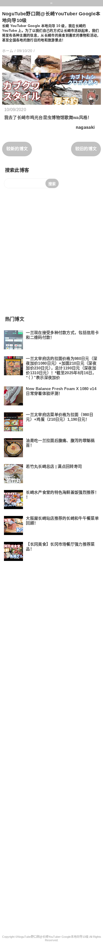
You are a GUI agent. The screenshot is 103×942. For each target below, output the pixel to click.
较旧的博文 (86, 149)
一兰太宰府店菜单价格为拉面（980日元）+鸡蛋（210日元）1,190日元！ (59, 417)
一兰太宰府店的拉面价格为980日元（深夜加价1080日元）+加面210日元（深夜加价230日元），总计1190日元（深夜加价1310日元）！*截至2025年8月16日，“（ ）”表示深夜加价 (61, 368)
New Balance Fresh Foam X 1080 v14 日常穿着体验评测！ (61, 391)
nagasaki (85, 127)
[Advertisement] (51, 251)
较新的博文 (17, 149)
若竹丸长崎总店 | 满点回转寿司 (54, 466)
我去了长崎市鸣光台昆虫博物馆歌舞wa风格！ (48, 117)
